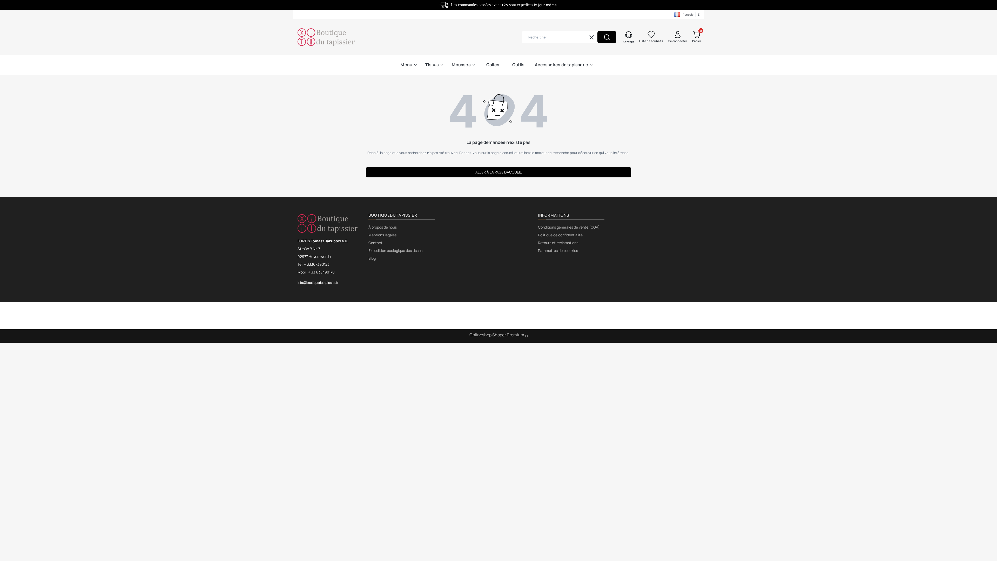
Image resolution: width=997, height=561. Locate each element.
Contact (375, 242)
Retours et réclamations (558, 242)
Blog (372, 258)
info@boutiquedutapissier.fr (318, 282)
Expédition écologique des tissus (395, 250)
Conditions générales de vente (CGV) (569, 227)
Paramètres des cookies (558, 250)
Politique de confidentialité (560, 234)
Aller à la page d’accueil (498, 172)
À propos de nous (382, 227)
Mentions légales (382, 234)
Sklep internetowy (498, 335)
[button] (606, 37)
